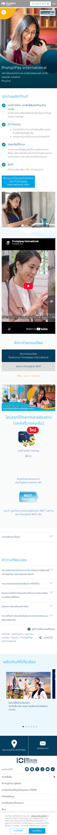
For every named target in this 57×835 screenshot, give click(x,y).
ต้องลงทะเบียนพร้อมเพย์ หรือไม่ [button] (15, 606)
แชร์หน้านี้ (48, 637)
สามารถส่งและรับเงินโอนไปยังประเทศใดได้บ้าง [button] (21, 583)
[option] (28, 48)
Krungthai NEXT (39, 3)
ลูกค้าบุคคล (17, 634)
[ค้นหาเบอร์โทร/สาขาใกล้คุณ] (14, 744)
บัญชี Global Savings (28, 451)
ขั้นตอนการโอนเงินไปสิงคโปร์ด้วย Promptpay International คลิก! (18, 181)
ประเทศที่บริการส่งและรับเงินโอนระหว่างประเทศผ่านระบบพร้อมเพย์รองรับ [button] (25, 618)
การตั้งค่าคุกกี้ (18, 831)
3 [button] (28, 726)
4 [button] (31, 726)
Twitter (37, 769)
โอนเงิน (14, 637)
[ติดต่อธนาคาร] (43, 743)
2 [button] (26, 726)
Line (32, 769)
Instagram (42, 769)
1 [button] (23, 726)
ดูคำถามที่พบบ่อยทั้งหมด (43, 629)
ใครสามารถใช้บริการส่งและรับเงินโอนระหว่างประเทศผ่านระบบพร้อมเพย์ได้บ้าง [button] (25, 595)
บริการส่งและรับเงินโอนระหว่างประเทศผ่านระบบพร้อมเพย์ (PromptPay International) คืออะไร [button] (25, 572)
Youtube (48, 769)
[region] (28, 823)
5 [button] (33, 726)
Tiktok (53, 769)
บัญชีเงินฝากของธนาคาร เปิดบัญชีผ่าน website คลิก (28, 480)
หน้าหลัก (6, 634)
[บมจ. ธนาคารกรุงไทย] (8, 3)
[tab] (28, 537)
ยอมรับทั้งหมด (37, 831)
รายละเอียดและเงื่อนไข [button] (11, 536)
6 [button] (36, 726)
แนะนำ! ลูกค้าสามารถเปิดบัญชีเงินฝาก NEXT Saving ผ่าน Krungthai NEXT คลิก (28, 512)
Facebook (27, 769)
